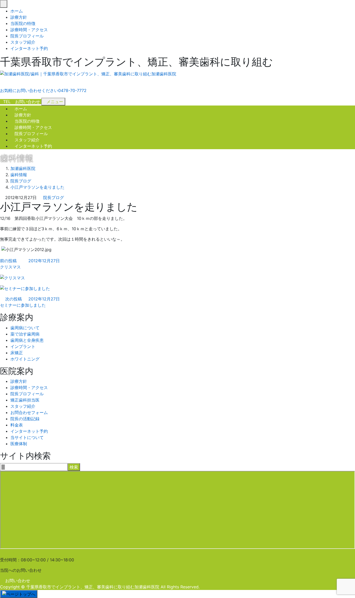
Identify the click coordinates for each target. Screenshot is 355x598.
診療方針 (18, 17)
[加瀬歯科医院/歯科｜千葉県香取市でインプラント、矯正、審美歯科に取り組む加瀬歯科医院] (88, 74)
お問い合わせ (17, 580)
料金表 (16, 425)
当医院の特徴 (22, 23)
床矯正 (16, 352)
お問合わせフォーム (29, 412)
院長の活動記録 (25, 418)
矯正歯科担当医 (25, 400)
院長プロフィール (27, 35)
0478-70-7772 (19, 553)
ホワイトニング (25, 359)
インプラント (22, 346)
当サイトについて (27, 437)
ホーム (16, 11)
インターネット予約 (29, 48)
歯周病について (25, 327)
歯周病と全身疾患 (27, 340)
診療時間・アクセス (29, 29)
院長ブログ (53, 197)
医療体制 (18, 443)
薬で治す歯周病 (25, 334)
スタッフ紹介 (22, 42)
